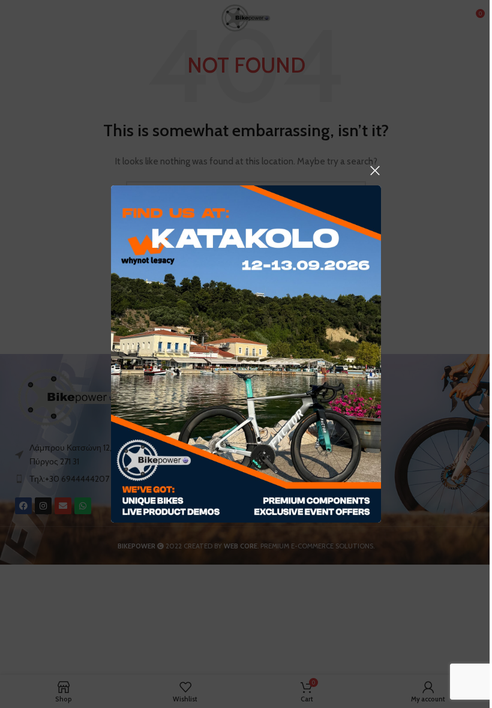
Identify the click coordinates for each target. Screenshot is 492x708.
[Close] (375, 170)
